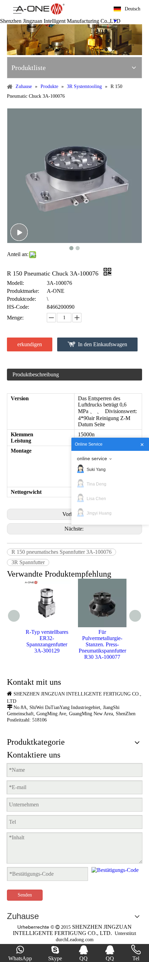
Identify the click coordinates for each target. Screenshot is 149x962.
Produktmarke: (23, 291)
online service (92, 458)
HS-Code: (18, 307)
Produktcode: (21, 299)
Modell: (15, 283)
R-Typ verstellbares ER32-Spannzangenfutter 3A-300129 (47, 641)
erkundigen (29, 344)
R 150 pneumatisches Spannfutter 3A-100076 (61, 552)
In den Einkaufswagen (102, 344)
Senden (25, 895)
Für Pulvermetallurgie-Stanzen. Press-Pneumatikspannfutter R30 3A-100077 (102, 644)
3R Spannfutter (28, 562)
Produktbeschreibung (35, 374)
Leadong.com (80, 939)
